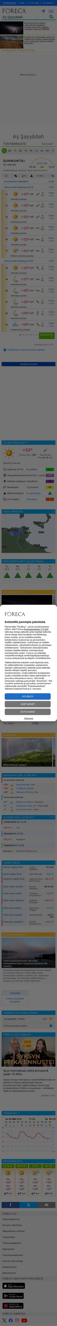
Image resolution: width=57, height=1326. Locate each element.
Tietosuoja (28, 718)
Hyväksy (27, 696)
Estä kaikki (28, 711)
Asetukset (28, 704)
